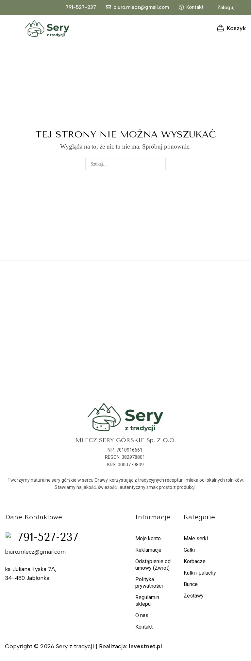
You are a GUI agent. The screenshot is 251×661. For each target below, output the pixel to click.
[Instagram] (65, 596)
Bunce (191, 584)
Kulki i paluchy (200, 573)
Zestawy (194, 596)
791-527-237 (81, 7)
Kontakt (195, 7)
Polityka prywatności (149, 582)
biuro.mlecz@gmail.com (141, 7)
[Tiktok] (79, 596)
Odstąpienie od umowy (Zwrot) (153, 564)
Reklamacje (148, 550)
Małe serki (196, 538)
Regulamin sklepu (147, 600)
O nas (141, 615)
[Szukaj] (160, 164)
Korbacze (195, 561)
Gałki (189, 550)
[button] (222, 8)
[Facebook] (52, 596)
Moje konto (148, 538)
